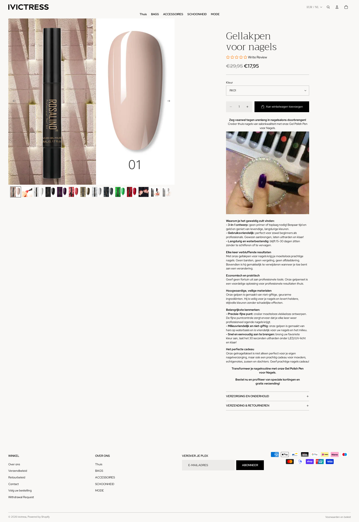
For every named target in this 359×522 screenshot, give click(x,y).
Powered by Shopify (39, 516)
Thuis (98, 464)
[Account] (337, 7)
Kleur (229, 82)
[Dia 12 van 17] (144, 192)
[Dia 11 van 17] (132, 192)
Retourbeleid (16, 477)
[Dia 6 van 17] (74, 192)
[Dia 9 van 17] (109, 192)
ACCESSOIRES (105, 477)
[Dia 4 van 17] (50, 192)
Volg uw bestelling (20, 490)
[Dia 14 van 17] (167, 192)
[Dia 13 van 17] (155, 192)
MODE (99, 490)
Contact (13, 484)
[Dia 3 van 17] (39, 192)
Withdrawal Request (21, 497)
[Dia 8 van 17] (97, 192)
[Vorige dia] (12, 101)
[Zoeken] (328, 7)
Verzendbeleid (17, 471)
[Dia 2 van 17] (27, 192)
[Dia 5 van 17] (62, 192)
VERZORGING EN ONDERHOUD (247, 396)
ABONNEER (250, 465)
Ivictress (22, 516)
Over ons (14, 464)
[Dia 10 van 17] (120, 192)
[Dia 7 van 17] (85, 192)
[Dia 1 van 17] (16, 192)
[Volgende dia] (170, 101)
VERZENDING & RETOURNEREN (247, 405)
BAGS (99, 471)
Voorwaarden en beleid (338, 517)
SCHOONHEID (104, 484)
